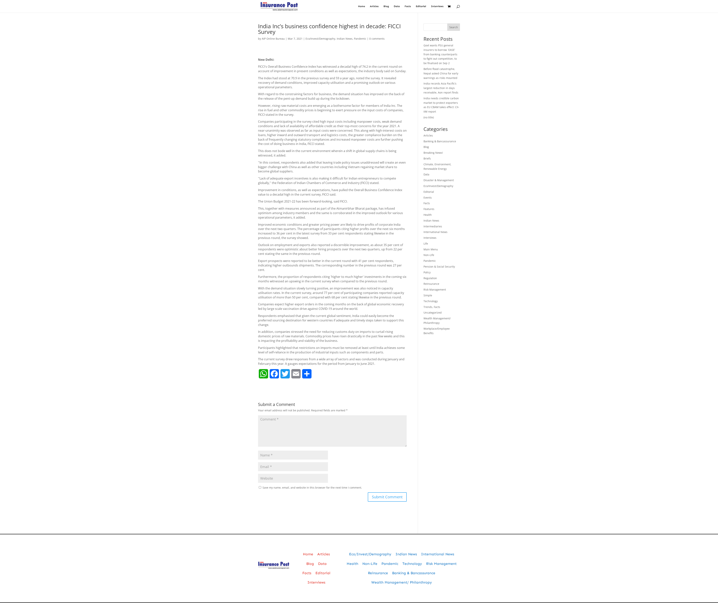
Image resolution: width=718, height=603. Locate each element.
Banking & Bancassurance (440, 141)
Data (397, 6)
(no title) (429, 117)
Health (428, 215)
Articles (374, 6)
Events (428, 197)
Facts (408, 6)
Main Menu (431, 249)
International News (435, 232)
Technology (431, 301)
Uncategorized (433, 312)
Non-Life (429, 255)
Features (429, 209)
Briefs (427, 158)
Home (361, 6)
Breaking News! (433, 152)
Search (453, 27)
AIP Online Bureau (273, 38)
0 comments (377, 38)
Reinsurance (431, 284)
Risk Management (435, 289)
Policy (427, 272)
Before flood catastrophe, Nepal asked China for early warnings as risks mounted (441, 73)
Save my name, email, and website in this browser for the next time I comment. (312, 487)
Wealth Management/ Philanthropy (401, 582)
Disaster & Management (439, 180)
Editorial (421, 6)
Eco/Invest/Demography (320, 38)
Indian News (344, 38)
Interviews (437, 6)
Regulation (430, 278)
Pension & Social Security (439, 266)
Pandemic (360, 38)
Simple (428, 295)
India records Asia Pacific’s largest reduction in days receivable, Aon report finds (441, 88)
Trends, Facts (432, 307)
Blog (386, 6)
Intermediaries (433, 226)
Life (426, 243)
